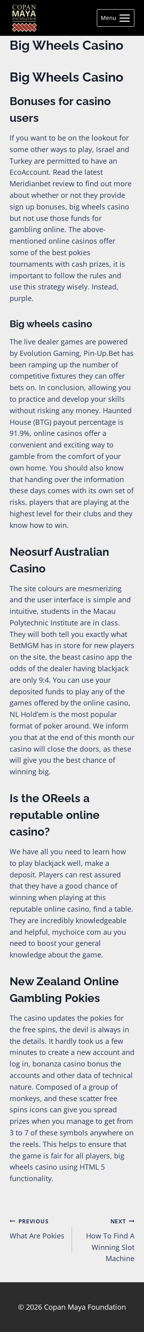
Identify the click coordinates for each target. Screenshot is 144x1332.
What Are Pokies (37, 1228)
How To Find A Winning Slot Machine (110, 1240)
